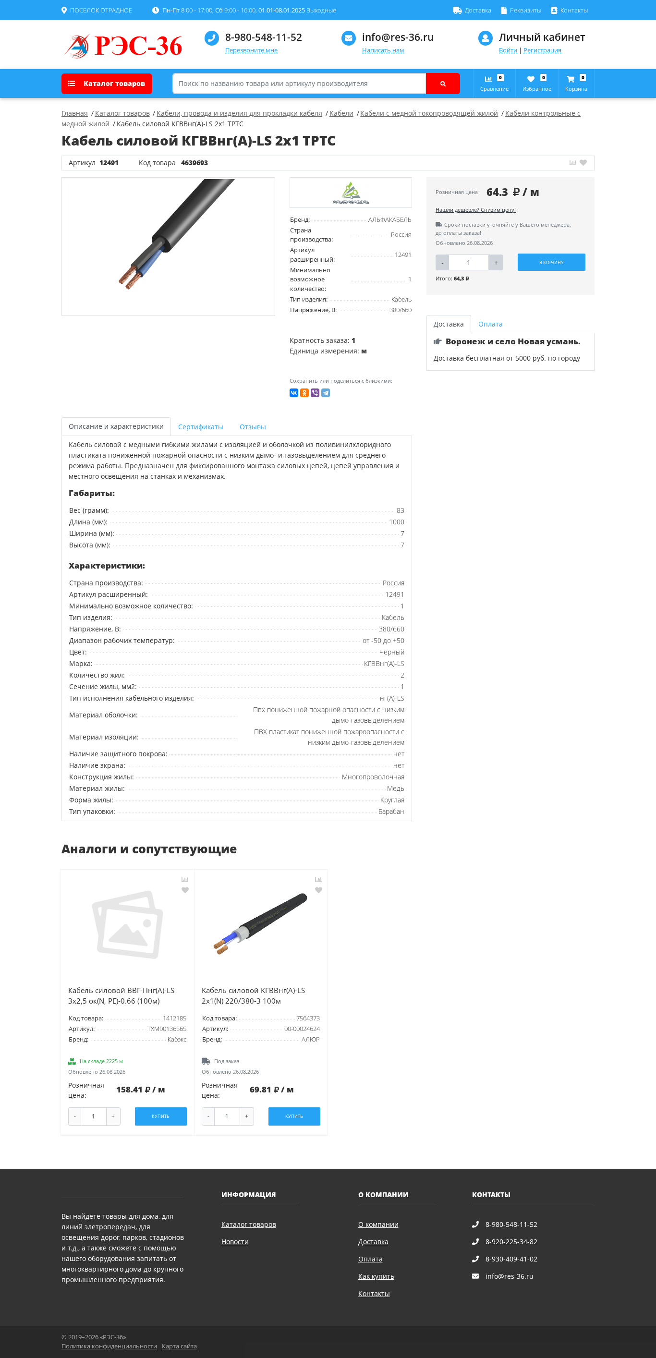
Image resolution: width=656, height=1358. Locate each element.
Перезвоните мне (251, 50)
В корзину (551, 262)
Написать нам (383, 50)
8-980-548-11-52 (263, 37)
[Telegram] (325, 392)
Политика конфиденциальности (109, 1346)
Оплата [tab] (490, 323)
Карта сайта (179, 1346)
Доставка (373, 1241)
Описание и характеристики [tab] (116, 426)
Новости (235, 1241)
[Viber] (315, 392)
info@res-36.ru (398, 37)
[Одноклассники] (304, 392)
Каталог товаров (113, 83)
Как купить (376, 1276)
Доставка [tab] (449, 323)
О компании (378, 1224)
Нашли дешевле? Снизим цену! (476, 209)
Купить (161, 1116)
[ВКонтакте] (294, 392)
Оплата (370, 1258)
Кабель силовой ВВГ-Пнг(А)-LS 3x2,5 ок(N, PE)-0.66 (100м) (121, 995)
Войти (508, 50)
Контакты (374, 1293)
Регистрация (542, 50)
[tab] (201, 426)
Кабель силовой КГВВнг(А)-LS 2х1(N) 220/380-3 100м (253, 995)
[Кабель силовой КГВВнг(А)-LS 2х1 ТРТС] (168, 246)
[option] (168, 246)
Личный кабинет (542, 37)
